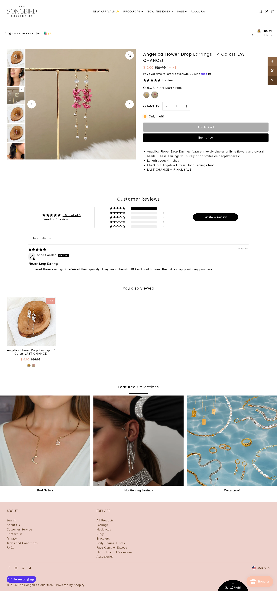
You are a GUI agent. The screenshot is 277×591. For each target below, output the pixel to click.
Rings (100, 534)
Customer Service (19, 529)
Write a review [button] (215, 217)
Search (11, 520)
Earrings (102, 525)
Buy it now (205, 137)
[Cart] (272, 11)
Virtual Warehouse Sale (138, 31)
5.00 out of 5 (72, 215)
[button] (152, 80)
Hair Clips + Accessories (114, 552)
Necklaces (103, 529)
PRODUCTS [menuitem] (131, 11)
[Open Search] (260, 11)
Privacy (12, 538)
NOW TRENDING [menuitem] (159, 11)
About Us (13, 525)
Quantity (151, 106)
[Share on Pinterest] (272, 80)
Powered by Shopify (70, 585)
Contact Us (14, 534)
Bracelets (103, 538)
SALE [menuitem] (180, 11)
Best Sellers (45, 490)
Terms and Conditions (22, 543)
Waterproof (232, 490)
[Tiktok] (30, 568)
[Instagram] (16, 568)
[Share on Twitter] (272, 71)
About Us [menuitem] (198, 11)
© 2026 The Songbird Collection (30, 585)
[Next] (129, 104)
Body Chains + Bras (110, 543)
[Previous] (31, 104)
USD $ (261, 568)
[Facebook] (9, 568)
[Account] (266, 11)
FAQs (11, 547)
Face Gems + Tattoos (111, 547)
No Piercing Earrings (138, 490)
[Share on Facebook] (272, 61)
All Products (105, 520)
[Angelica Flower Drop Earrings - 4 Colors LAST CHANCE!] (31, 321)
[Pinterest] (23, 568)
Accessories (104, 556)
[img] (37, 249)
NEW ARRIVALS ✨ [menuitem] (106, 11)
